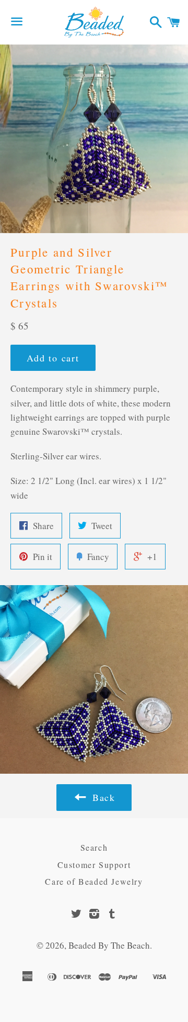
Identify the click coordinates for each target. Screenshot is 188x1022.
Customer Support (94, 864)
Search (94, 847)
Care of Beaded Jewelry (94, 881)
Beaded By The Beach (109, 945)
